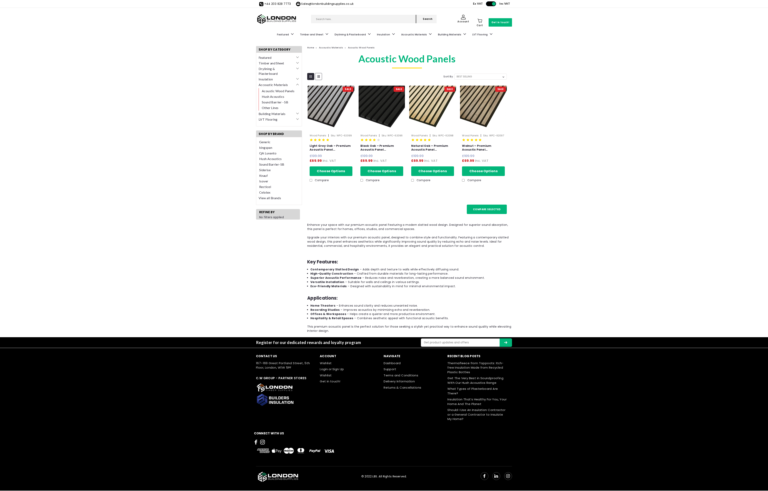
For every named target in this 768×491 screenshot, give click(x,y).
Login (324, 369)
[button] (286, 387)
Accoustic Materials (414, 34)
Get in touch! (500, 22)
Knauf (263, 175)
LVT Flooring (480, 34)
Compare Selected (487, 209)
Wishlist (326, 363)
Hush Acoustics (273, 96)
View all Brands (270, 198)
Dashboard (392, 363)
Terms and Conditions (401, 375)
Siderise (265, 170)
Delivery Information (399, 381)
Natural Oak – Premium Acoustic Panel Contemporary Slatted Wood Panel (429, 148)
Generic (265, 142)
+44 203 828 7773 (277, 4)
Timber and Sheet (312, 34)
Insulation (384, 34)
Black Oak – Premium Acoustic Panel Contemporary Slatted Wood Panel (378, 148)
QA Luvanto (267, 153)
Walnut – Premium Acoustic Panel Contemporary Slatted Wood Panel (480, 148)
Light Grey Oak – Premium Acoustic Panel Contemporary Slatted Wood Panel (330, 148)
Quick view (331, 127)
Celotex (265, 192)
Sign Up (338, 369)
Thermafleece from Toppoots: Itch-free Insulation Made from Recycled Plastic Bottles (475, 367)
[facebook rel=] (255, 442)
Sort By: (448, 76)
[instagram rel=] (262, 442)
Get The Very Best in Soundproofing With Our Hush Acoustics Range (475, 380)
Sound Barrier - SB (275, 102)
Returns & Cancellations (402, 387)
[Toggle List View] (318, 76)
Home (310, 47)
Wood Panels (318, 135)
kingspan (265, 147)
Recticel (265, 187)
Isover (263, 181)
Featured (283, 34)
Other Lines (270, 108)
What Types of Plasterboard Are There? (472, 391)
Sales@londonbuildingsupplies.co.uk (327, 4)
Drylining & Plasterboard (351, 34)
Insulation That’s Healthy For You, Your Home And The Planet (477, 401)
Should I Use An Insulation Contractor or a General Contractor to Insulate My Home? (476, 414)
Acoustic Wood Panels (278, 91)
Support (390, 369)
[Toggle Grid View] (310, 76)
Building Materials (450, 34)
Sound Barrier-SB (271, 164)
